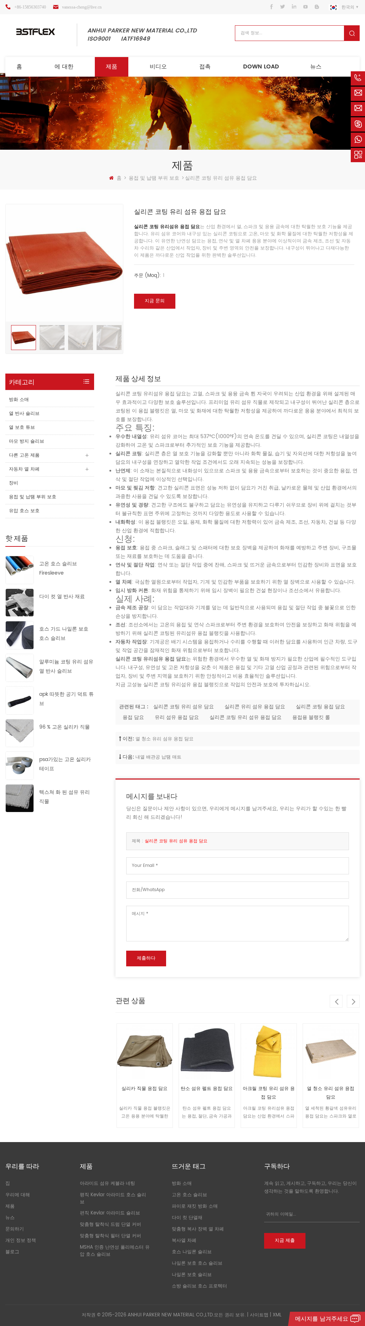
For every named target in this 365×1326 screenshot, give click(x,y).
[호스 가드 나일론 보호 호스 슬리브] (20, 635)
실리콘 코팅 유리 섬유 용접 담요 (246, 717)
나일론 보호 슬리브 (192, 1275)
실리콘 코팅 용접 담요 (320, 707)
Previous (336, 1001)
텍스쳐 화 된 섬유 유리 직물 (64, 797)
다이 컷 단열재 (187, 1218)
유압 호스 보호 (24, 511)
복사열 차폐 (184, 1240)
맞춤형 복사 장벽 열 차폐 (198, 1229)
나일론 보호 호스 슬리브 (197, 1263)
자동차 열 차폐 (24, 469)
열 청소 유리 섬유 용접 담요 (164, 739)
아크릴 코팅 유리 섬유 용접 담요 (269, 1093)
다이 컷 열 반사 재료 (62, 596)
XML (277, 1315)
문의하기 (14, 1229)
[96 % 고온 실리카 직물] (20, 733)
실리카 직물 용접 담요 (145, 1089)
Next (353, 1001)
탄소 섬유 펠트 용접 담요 (207, 1089)
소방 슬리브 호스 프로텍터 (199, 1286)
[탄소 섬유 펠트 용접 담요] (207, 1051)
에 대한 (64, 66)
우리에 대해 (17, 1195)
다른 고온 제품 (24, 455)
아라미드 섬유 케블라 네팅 (107, 1183)
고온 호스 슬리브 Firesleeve (58, 568)
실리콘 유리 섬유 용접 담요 (255, 707)
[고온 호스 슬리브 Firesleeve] (20, 570)
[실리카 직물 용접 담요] (145, 1051)
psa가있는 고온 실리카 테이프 (65, 764)
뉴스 (316, 66)
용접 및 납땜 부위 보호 (154, 178)
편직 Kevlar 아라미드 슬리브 (110, 1213)
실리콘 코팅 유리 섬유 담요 (183, 707)
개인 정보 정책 (20, 1240)
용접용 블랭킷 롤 (311, 717)
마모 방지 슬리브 (26, 441)
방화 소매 (19, 400)
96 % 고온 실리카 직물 (64, 727)
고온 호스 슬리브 (189, 1195)
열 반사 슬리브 (24, 413)
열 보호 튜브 (22, 427)
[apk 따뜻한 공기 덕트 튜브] (20, 700)
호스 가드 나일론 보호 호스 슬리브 (63, 633)
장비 (13, 483)
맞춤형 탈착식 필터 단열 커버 (110, 1236)
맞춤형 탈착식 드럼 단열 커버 (110, 1224)
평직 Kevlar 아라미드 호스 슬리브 (113, 1198)
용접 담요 (133, 717)
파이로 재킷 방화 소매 (195, 1206)
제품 (111, 66)
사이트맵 (259, 1315)
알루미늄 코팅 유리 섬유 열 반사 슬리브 (66, 666)
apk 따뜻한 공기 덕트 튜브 (66, 699)
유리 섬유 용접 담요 (177, 717)
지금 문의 (155, 301)
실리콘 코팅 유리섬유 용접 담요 (167, 227)
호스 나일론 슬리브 (192, 1252)
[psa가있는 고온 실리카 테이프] (20, 765)
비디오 (158, 66)
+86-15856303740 (30, 7)
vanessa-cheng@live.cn (82, 7)
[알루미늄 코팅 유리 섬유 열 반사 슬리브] (20, 667)
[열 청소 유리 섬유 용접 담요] (331, 1051)
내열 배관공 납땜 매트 (158, 757)
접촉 (205, 66)
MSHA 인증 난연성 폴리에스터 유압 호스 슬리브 (115, 1251)
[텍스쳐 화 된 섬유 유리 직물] (20, 798)
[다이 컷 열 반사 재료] (20, 602)
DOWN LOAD (261, 66)
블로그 (12, 1252)
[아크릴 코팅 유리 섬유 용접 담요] (269, 1051)
